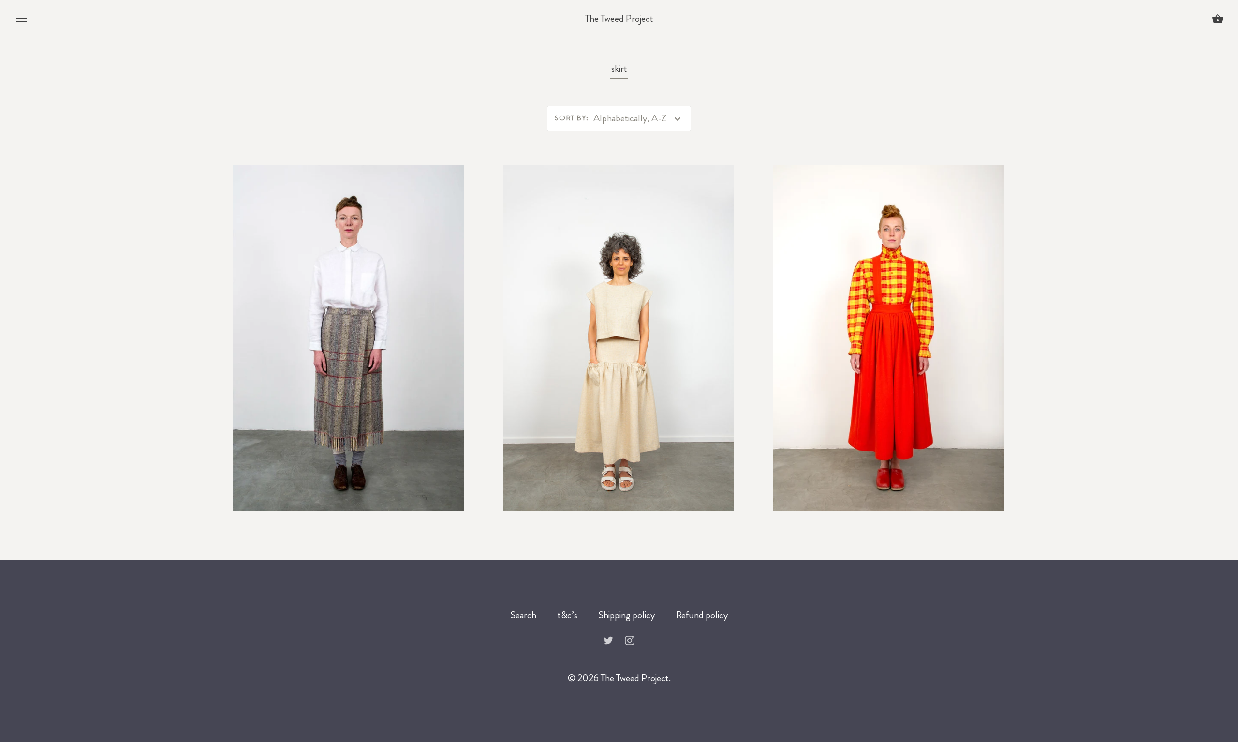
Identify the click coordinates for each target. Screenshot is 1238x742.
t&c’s (567, 615)
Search (523, 615)
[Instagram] (629, 639)
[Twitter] (608, 639)
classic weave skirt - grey (348, 333)
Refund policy (702, 615)
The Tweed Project (619, 19)
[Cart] (1217, 20)
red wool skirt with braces (889, 333)
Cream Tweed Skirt (619, 333)
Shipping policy (627, 615)
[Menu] (22, 21)
